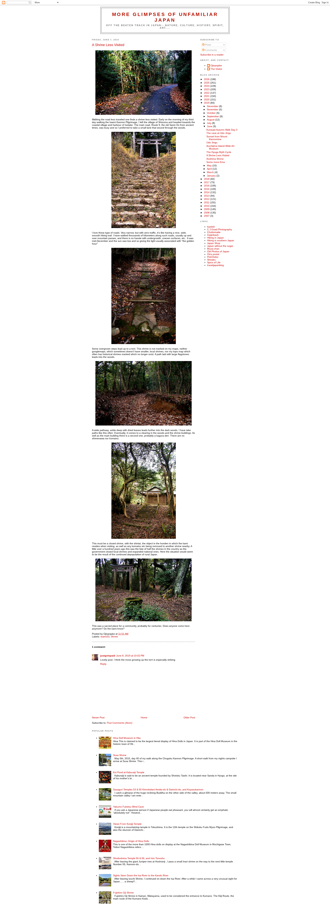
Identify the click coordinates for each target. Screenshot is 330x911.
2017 (207, 182)
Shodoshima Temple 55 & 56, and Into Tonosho (139, 858)
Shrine (114, 636)
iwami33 (105, 636)
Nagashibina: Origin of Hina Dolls (131, 841)
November (213, 109)
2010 (207, 206)
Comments (210, 50)
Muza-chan (213, 248)
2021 (207, 96)
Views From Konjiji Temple (127, 823)
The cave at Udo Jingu (218, 133)
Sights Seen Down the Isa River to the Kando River (140, 875)
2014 (207, 192)
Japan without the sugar (220, 246)
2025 (207, 82)
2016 (207, 185)
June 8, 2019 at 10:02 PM (130, 655)
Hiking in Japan (215, 237)
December (213, 106)
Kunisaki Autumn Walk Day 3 (221, 129)
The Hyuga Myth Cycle (218, 152)
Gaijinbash (213, 235)
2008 (207, 212)
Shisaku (211, 259)
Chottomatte (214, 232)
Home (144, 717)
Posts (207, 44)
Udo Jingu (211, 142)
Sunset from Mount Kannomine (216, 138)
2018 (207, 179)
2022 (207, 92)
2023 (207, 89)
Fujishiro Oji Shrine (123, 892)
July (209, 123)
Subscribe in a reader (212, 54)
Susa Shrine (119, 755)
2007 (207, 215)
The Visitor (216, 69)
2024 (207, 86)
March (210, 172)
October (211, 113)
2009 (207, 209)
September (213, 116)
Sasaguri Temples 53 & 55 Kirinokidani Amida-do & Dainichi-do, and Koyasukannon (158, 789)
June (210, 126)
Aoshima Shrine (215, 158)
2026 (207, 79)
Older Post (189, 717)
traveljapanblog (215, 265)
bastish (211, 226)
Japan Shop (213, 243)
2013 (207, 195)
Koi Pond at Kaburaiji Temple (128, 772)
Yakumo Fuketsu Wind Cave (128, 806)
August (211, 119)
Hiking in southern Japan (220, 240)
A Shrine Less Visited (108, 45)
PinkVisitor (212, 257)
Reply (103, 663)
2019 (207, 102)
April (209, 168)
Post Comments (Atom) (119, 722)
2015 (207, 189)
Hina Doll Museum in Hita (127, 738)
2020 (207, 99)
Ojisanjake (216, 65)
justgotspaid (107, 655)
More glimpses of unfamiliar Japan (165, 17)
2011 (207, 202)
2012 (207, 199)
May (209, 165)
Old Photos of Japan (218, 251)
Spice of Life (214, 262)
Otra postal (213, 254)
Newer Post (98, 717)
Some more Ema (215, 162)
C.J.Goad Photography (219, 229)
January (211, 175)
